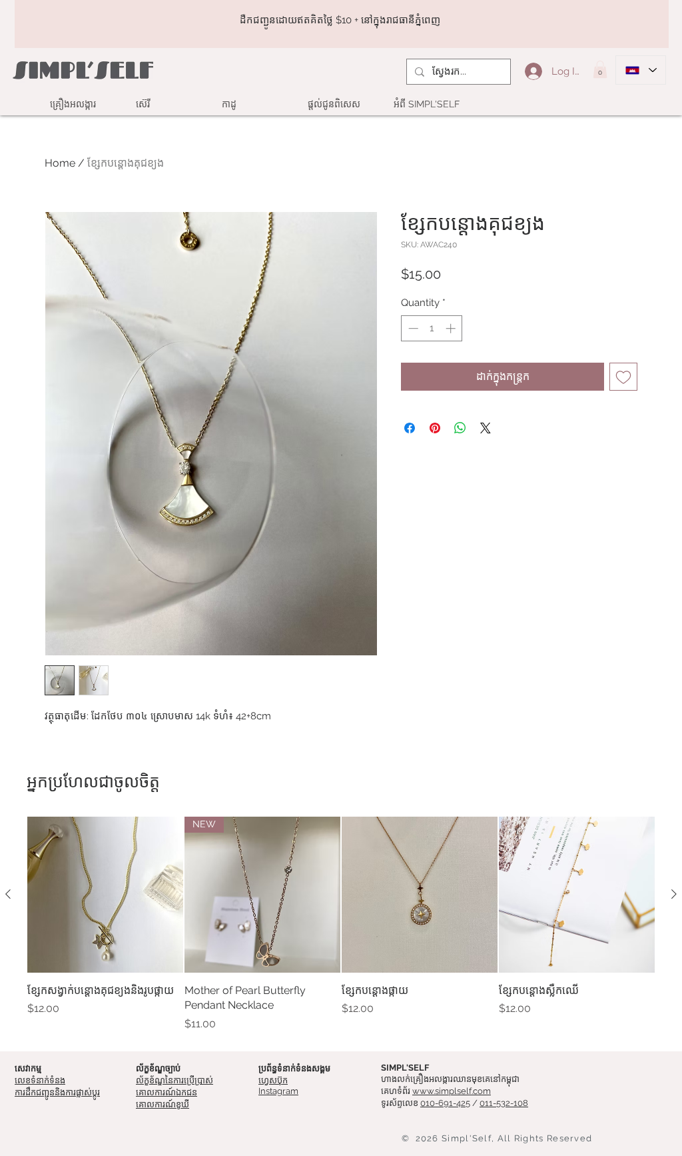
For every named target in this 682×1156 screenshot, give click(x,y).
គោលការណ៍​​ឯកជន (166, 1092)
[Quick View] (105, 895)
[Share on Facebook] (410, 428)
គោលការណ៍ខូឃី (162, 1104)
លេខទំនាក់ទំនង (40, 1080)
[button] (600, 69)
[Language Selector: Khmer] (640, 70)
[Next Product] (674, 894)
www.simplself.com (451, 1091)
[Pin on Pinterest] (435, 428)
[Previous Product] (8, 894)
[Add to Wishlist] (623, 377)
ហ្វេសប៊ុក (273, 1080)
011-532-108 (504, 1103)
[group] (341, 924)
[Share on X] (486, 428)
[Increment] (452, 328)
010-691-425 (445, 1103)
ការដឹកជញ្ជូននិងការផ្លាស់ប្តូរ (57, 1092)
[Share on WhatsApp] (460, 428)
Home (60, 163)
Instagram (278, 1091)
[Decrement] (412, 328)
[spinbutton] (432, 328)
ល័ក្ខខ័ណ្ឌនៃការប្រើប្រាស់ (174, 1080)
